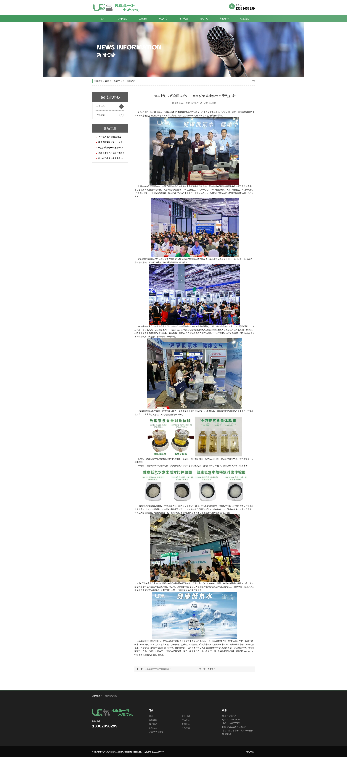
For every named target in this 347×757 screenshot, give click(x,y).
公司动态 (131, 81)
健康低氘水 (146, 115)
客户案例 (183, 18)
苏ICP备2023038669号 (154, 752)
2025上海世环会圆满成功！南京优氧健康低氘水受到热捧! (124, 137)
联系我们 (244, 18)
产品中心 (163, 18)
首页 (102, 18)
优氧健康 (143, 18)
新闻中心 (204, 18)
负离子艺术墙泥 (156, 732)
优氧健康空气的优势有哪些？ (111, 153)
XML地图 (250, 752)
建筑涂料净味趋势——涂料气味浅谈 (114, 142)
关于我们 (122, 18)
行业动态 (101, 114)
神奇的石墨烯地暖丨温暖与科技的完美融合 (117, 158)
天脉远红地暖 (111, 696)
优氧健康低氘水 (145, 411)
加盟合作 (224, 18)
